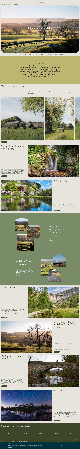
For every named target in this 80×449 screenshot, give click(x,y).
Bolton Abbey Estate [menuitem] (23, 441)
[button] (77, 141)
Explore (5, 4)
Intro (18, 54)
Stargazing (61, 54)
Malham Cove (50, 54)
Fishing (56, 54)
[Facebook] (75, 439)
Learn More (56, 210)
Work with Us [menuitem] (3, 440)
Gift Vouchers (25, 433)
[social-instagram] (78, 439)
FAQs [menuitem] (2, 441)
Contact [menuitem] (12, 441)
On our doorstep (23, 54)
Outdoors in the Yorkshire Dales (12, 4)
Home (2, 4)
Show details (9, 447)
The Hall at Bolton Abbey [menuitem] (24, 440)
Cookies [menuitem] (12, 440)
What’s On (41, 433)
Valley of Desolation (33, 54)
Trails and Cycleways (42, 54)
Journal (71, 433)
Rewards (56, 433)
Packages (9, 433)
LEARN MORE (56, 420)
